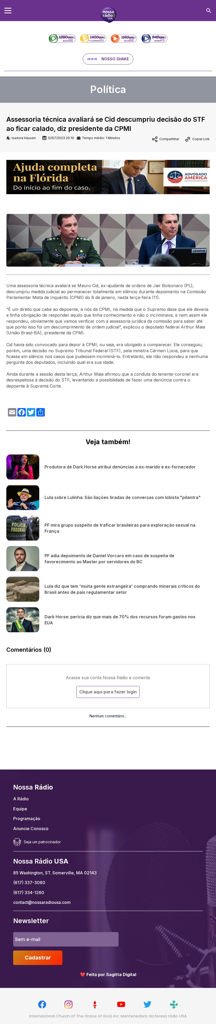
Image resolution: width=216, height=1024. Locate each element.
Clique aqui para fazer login (108, 691)
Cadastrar (38, 957)
